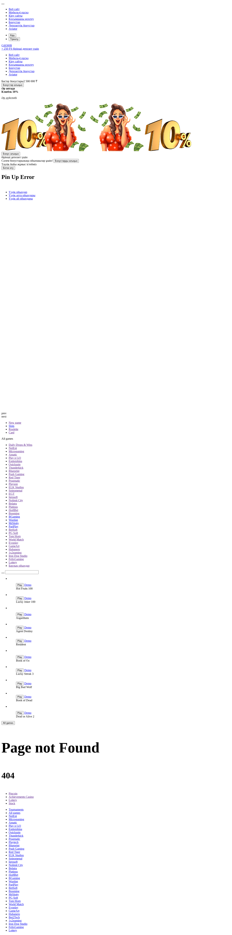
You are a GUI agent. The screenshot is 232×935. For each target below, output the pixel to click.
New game (15, 422)
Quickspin (14, 464)
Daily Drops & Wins (20, 444)
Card (11, 432)
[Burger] (2, 4)
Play (19, 585)
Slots (11, 425)
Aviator (13, 28)
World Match (16, 539)
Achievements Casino (21, 796)
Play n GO (15, 457)
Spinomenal (15, 490)
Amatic (13, 454)
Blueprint (14, 470)
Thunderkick (16, 467)
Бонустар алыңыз (12, 85)
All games (8, 723)
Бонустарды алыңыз (66, 160)
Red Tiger (14, 477)
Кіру (12, 35)
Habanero (14, 549)
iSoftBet (13, 510)
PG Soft (13, 533)
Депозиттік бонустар (21, 25)
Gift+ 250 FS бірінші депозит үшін (20, 47)
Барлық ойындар (19, 565)
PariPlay (13, 526)
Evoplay (13, 542)
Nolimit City (16, 500)
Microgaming (16, 451)
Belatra (13, 503)
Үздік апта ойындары (22, 195)
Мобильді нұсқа (18, 12)
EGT (11, 493)
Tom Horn (15, 536)
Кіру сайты (15, 15)
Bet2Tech (14, 917)
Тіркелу (14, 39)
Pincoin (13, 793)
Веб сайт (14, 9)
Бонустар (14, 22)
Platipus (13, 506)
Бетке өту (8, 168)
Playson (13, 484)
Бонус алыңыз (11, 153)
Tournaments (16, 809)
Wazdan (13, 519)
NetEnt (13, 448)
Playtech (13, 842)
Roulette (13, 429)
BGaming (14, 516)
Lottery (13, 562)
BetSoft (13, 529)
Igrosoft (13, 497)
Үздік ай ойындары (21, 198)
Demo (27, 584)
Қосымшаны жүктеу (21, 19)
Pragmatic (14, 480)
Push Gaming (16, 474)
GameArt (14, 546)
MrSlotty (14, 523)
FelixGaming (16, 559)
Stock (12, 803)
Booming (14, 513)
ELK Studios (16, 487)
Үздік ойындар (18, 192)
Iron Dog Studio (18, 555)
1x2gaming (15, 552)
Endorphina (15, 461)
